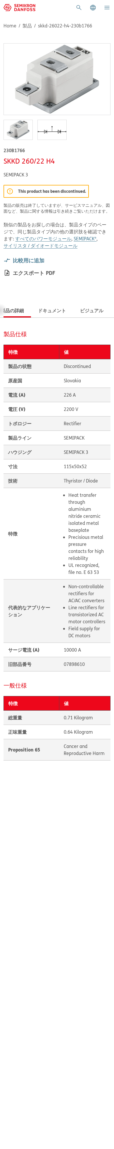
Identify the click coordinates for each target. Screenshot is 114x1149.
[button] (92, 7)
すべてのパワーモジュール (43, 238)
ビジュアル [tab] (91, 310)
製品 (27, 25)
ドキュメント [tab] (52, 310)
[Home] (19, 7)
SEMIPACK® (85, 238)
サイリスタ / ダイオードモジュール (40, 245)
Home (10, 25)
